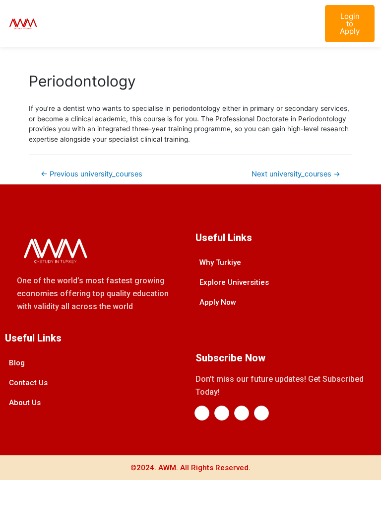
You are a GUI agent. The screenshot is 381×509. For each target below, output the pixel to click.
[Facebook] (201, 413)
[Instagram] (241, 413)
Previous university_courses (91, 174)
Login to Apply (350, 23)
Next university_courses (296, 174)
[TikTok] (261, 413)
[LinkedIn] (221, 413)
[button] (307, 23)
